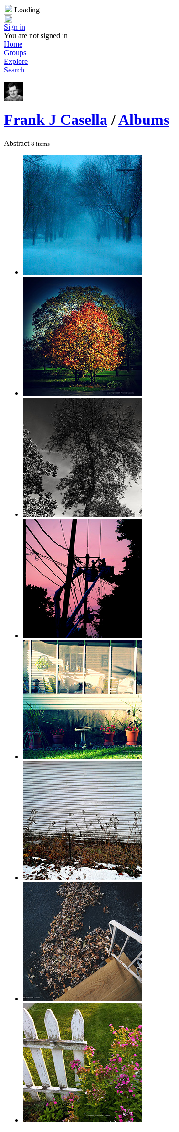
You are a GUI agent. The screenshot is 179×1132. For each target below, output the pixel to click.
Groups (15, 53)
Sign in (14, 27)
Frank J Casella (55, 119)
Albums (143, 119)
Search (14, 70)
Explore (16, 61)
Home (13, 44)
